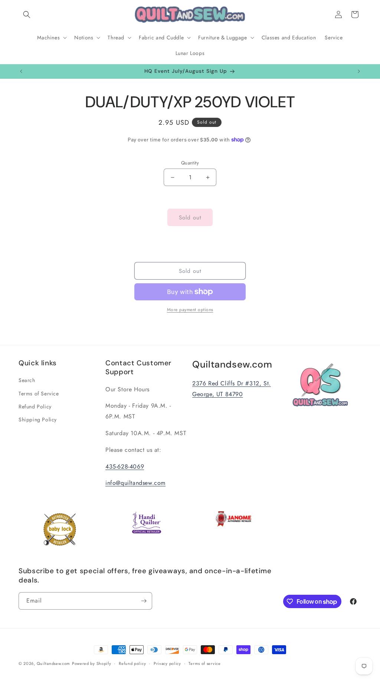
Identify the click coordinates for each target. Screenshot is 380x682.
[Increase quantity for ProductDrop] (207, 177)
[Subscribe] (143, 601)
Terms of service (204, 663)
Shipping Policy (38, 419)
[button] (27, 14)
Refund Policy (35, 406)
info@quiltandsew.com (135, 483)
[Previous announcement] (21, 71)
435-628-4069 (124, 466)
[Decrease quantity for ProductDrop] (172, 177)
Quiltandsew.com (54, 663)
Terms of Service (39, 393)
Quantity (190, 162)
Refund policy (132, 663)
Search (27, 380)
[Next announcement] (359, 71)
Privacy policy (167, 663)
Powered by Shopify (91, 663)
